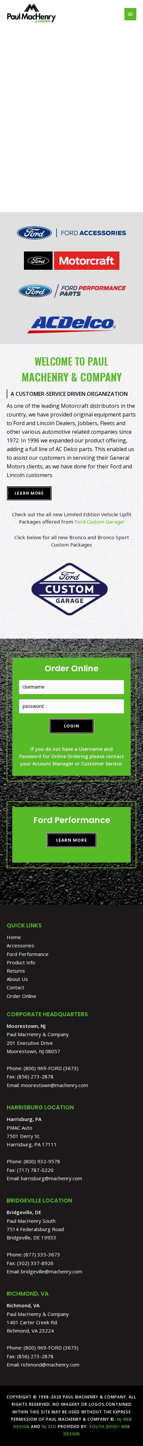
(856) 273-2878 (35, 1076)
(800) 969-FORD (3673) (51, 1068)
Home (14, 937)
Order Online (21, 996)
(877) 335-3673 (42, 1254)
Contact (15, 987)
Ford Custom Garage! (99, 521)
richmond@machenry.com (50, 1364)
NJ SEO (49, 1426)
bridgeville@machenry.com (51, 1271)
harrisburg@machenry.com (51, 1178)
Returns (16, 970)
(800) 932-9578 (42, 1161)
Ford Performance (28, 954)
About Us (17, 979)
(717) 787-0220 (35, 1170)
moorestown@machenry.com (54, 1085)
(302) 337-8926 (35, 1263)
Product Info (21, 962)
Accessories (20, 945)
